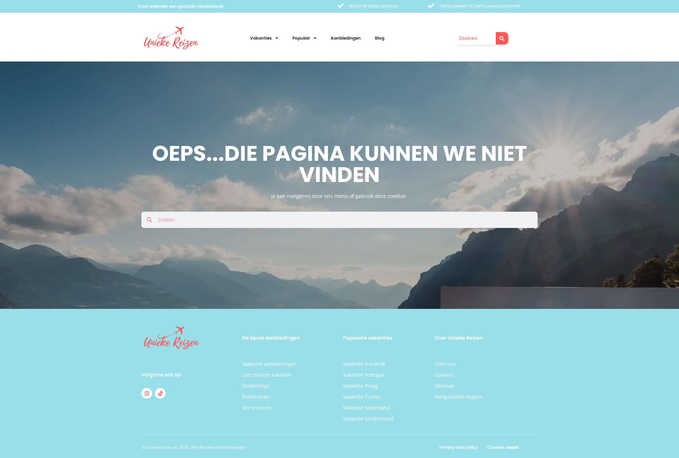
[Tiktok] (160, 393)
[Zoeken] (502, 38)
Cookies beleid (502, 447)
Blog (379, 38)
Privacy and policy (458, 447)
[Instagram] (146, 393)
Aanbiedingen (346, 38)
